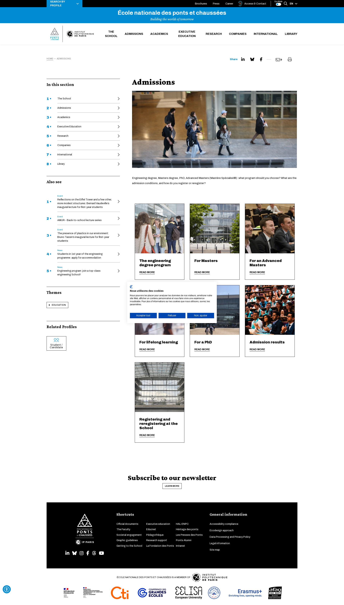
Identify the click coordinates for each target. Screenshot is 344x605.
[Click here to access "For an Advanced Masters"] (270, 228)
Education (59, 305)
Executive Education (187, 33)
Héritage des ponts (187, 529)
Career (229, 3)
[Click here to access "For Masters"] (215, 228)
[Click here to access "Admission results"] (270, 310)
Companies (238, 33)
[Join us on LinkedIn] (67, 553)
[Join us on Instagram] (81, 553)
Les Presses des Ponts (189, 535)
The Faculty (123, 529)
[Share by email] (279, 59)
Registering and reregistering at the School (158, 423)
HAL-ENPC (182, 524)
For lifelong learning (158, 342)
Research (214, 33)
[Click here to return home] (72, 34)
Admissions (134, 33)
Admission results (267, 342)
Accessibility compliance (224, 524)
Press (216, 3)
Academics (159, 33)
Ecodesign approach (222, 530)
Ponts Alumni (183, 540)
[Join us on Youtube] (101, 553)
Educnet (151, 529)
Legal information (220, 543)
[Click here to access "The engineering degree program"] (160, 228)
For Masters (206, 261)
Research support (156, 540)
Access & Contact (255, 3)
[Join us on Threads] (94, 553)
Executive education (158, 524)
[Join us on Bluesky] (74, 553)
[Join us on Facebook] (87, 553)
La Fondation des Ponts (160, 546)
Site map (215, 549)
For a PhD (203, 342)
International (266, 33)
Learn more (172, 486)
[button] (64, 3)
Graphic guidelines (127, 540)
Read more (147, 272)
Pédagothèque (155, 535)
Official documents (127, 524)
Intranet (180, 546)
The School (111, 33)
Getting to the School (129, 546)
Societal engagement (129, 535)
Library (291, 33)
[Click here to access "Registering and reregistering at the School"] (160, 387)
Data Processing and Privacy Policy (230, 537)
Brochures (201, 3)
